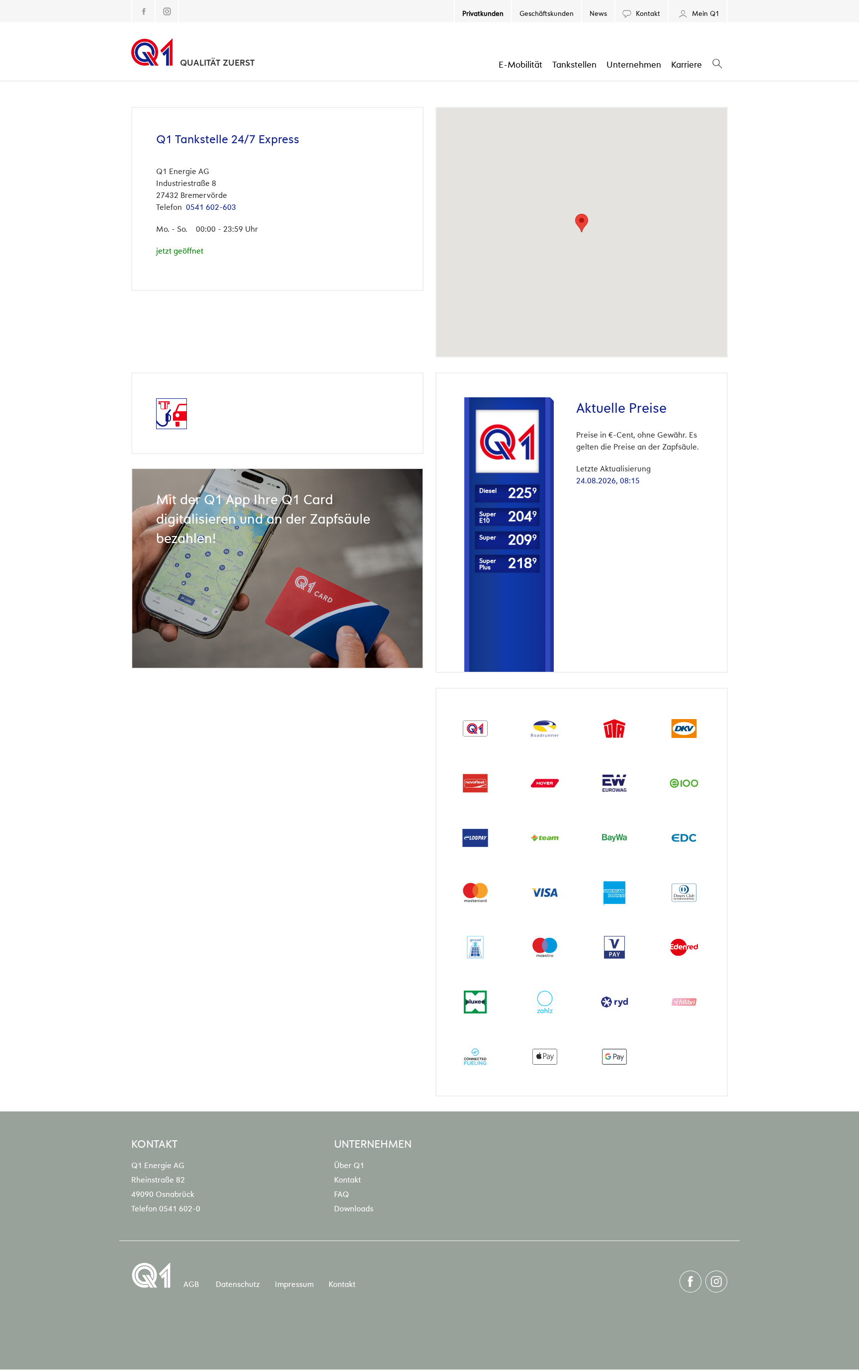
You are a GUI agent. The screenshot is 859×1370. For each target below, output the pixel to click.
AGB (191, 1283)
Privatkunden (483, 12)
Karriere (686, 64)
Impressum (294, 1283)
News (598, 12)
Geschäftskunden (546, 12)
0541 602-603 (211, 206)
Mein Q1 (704, 12)
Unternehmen (633, 64)
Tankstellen (574, 64)
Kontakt (647, 12)
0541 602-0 (179, 1207)
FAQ (341, 1193)
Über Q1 (349, 1164)
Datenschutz (238, 1283)
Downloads (353, 1207)
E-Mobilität (520, 64)
